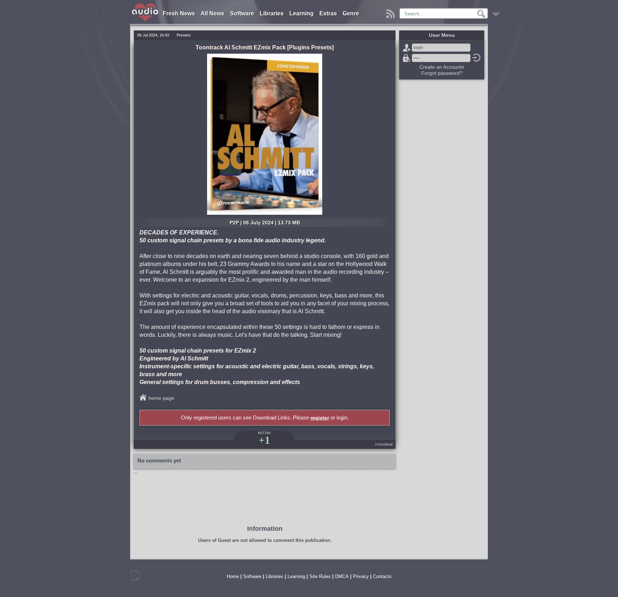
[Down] (496, 12)
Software (242, 13)
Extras (328, 13)
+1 (264, 440)
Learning (301, 13)
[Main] (145, 4)
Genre (351, 13)
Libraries (272, 13)
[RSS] (391, 12)
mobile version (135, 575)
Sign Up (407, 48)
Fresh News (179, 13)
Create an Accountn (442, 67)
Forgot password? (407, 58)
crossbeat (384, 444)
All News (212, 13)
